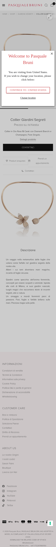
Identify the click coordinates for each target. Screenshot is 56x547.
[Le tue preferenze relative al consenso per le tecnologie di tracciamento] (50, 523)
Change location (28, 98)
